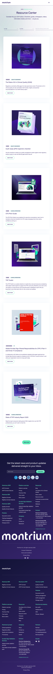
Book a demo (22, 497)
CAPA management (6, 520)
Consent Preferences (26, 550)
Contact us (21, 521)
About (20, 519)
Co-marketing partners (40, 632)
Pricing (20, 490)
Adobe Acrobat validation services (8, 644)
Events (37, 506)
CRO (36, 612)
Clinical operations (6, 627)
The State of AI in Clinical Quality (41, 491)
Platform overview (23, 488)
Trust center (22, 495)
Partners (37, 627)
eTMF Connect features (7, 490)
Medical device (39, 609)
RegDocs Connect (6, 497)
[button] (49, 3)
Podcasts (37, 501)
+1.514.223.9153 (39, 518)
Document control (6, 516)
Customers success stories (41, 499)
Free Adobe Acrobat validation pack (9, 648)
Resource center (39, 497)
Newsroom (21, 523)
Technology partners (40, 630)
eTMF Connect (5, 488)
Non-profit (37, 607)
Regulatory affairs (6, 630)
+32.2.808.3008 (39, 525)
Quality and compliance (7, 632)
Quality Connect (6, 506)
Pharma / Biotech (39, 614)
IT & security (5, 634)
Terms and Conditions (26, 552)
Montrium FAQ (22, 493)
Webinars (37, 504)
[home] (6, 2)
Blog (36, 488)
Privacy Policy (26, 555)
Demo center (38, 494)
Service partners (39, 634)
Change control (5, 522)
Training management (7, 518)
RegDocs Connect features (8, 499)
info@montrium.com (40, 529)
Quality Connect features (8, 509)
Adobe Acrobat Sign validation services (26, 507)
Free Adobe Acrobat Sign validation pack (25, 511)
